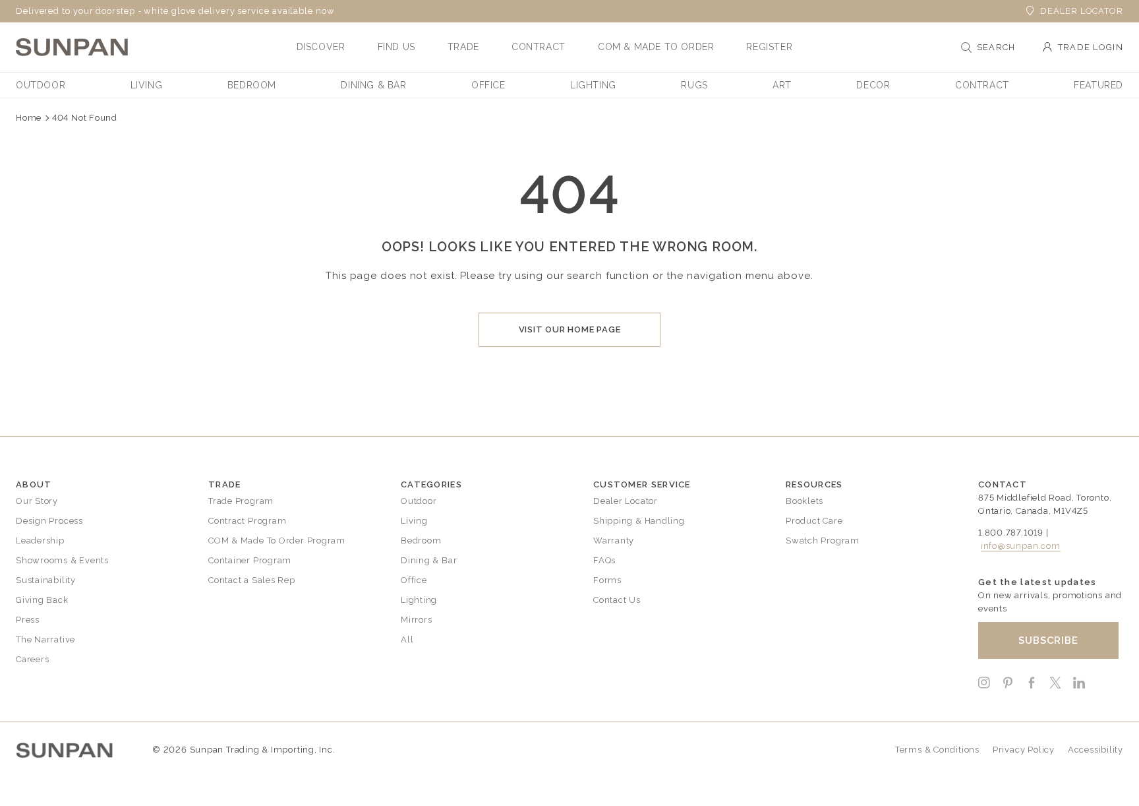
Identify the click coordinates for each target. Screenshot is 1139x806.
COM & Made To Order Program (276, 540)
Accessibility (1095, 750)
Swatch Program (823, 540)
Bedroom (421, 540)
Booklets (804, 501)
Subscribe (1048, 640)
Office (414, 580)
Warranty (613, 540)
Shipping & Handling (639, 521)
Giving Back (42, 600)
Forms (607, 580)
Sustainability (46, 580)
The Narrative (45, 639)
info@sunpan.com (1021, 546)
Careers (32, 659)
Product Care (814, 521)
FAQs (604, 560)
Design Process (49, 521)
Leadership (40, 540)
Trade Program (241, 501)
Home (29, 118)
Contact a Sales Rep (251, 580)
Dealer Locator (1081, 11)
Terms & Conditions (937, 750)
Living (414, 521)
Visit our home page (570, 329)
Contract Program (247, 521)
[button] (321, 47)
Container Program (249, 560)
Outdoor (418, 501)
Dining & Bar (429, 560)
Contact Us (617, 600)
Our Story (37, 501)
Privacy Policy (1024, 750)
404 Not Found (84, 118)
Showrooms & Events (62, 560)
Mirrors (416, 620)
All (407, 639)
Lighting (419, 600)
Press (28, 620)
